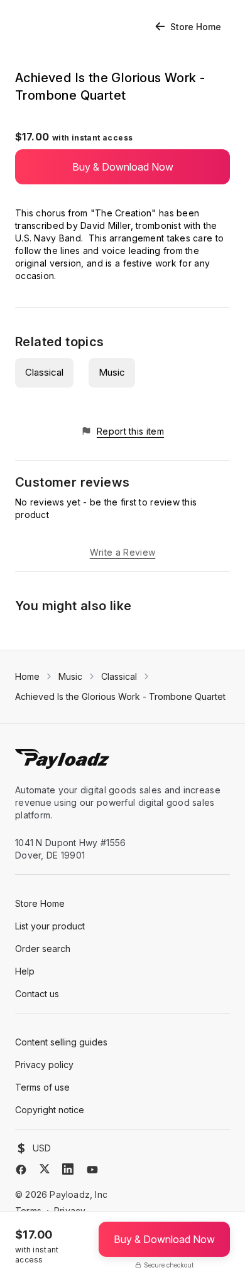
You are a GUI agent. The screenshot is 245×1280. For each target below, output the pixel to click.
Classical (44, 372)
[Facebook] (21, 1169)
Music (112, 372)
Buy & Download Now (122, 167)
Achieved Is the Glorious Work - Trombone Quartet (120, 696)
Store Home (195, 26)
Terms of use (42, 1087)
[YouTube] (92, 1169)
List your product (50, 926)
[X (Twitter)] (45, 1168)
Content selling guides (61, 1042)
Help (25, 971)
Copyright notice (49, 1109)
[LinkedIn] (68, 1169)
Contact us (37, 993)
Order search (42, 948)
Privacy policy (44, 1064)
